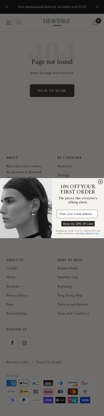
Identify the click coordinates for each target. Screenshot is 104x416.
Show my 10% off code (78, 223)
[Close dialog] (100, 181)
